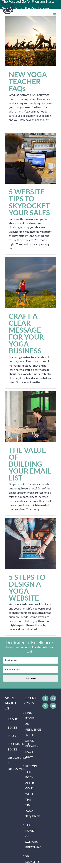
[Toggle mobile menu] (54, 14)
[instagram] (53, 698)
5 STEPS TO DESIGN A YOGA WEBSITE (31, 544)
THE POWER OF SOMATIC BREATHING (30, 836)
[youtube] (53, 706)
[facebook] (45, 698)
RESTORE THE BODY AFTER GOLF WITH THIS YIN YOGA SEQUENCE (30, 791)
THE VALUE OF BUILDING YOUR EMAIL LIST (31, 417)
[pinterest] (45, 706)
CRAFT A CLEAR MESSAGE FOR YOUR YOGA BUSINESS (31, 283)
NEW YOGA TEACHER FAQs (31, 41)
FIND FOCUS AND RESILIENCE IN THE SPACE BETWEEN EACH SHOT (30, 735)
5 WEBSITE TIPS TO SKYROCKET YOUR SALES (31, 158)
